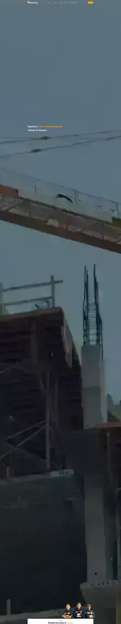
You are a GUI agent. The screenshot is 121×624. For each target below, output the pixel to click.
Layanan (55, 2)
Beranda (49, 2)
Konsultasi (90, 2)
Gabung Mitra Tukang (73, 2)
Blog (66, 2)
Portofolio (61, 2)
